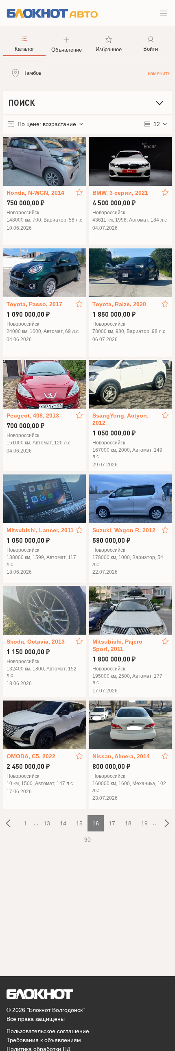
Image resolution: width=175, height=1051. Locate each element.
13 (47, 823)
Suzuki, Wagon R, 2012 (123, 530)
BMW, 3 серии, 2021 (120, 192)
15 (79, 823)
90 (87, 839)
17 (112, 823)
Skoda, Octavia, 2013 (36, 641)
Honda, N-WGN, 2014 (35, 192)
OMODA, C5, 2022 (31, 756)
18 (128, 823)
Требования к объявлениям (44, 1040)
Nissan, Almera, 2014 (121, 756)
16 (95, 823)
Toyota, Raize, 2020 (119, 304)
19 (144, 823)
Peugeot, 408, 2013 (33, 415)
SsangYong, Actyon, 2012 (120, 419)
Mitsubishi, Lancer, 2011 (40, 530)
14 (63, 823)
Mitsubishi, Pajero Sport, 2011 (117, 645)
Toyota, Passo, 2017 (34, 304)
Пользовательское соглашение (48, 1031)
